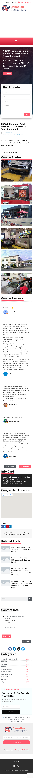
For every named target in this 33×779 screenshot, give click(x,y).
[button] (16, 41)
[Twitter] (23, 649)
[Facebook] (10, 649)
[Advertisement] (16, 26)
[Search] (30, 599)
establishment (7, 135)
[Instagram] (18, 649)
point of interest (18, 135)
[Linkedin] (14, 649)
